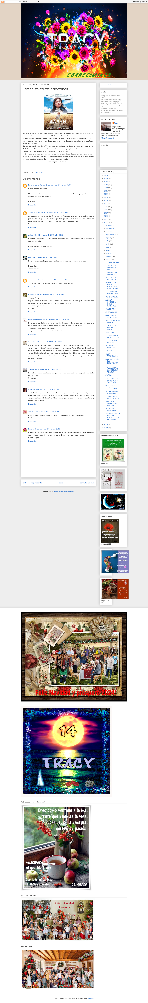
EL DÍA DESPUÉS (111, 388)
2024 (106, 181)
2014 (106, 213)
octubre (109, 231)
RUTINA (108, 375)
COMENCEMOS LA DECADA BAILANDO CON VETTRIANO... (112, 417)
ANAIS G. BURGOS (35, 213)
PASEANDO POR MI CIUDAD (111, 279)
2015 (106, 210)
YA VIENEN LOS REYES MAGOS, (112, 398)
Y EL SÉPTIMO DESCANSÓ (111, 342)
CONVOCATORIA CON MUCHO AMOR (111, 267)
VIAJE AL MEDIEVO (112, 262)
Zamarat (31, 369)
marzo (108, 253)
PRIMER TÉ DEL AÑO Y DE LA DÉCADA (111, 404)
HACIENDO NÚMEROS (110, 347)
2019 (106, 197)
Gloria (30, 389)
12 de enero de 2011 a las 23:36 (46, 389)
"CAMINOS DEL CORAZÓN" (111, 274)
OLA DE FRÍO (110, 309)
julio (107, 241)
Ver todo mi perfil (107, 138)
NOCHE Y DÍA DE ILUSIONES (111, 392)
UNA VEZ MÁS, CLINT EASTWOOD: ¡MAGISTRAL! (111, 286)
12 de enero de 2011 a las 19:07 (59, 319)
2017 (106, 203)
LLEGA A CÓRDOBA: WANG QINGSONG (110, 303)
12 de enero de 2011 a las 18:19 (52, 294)
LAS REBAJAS (110, 385)
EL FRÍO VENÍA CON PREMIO (111, 293)
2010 (106, 424)
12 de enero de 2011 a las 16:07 (46, 257)
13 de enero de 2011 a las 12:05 (47, 429)
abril (107, 250)
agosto (108, 238)
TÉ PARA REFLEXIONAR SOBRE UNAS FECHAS (112, 369)
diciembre (110, 225)
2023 (106, 185)
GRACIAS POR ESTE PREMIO (111, 316)
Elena (30, 257)
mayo (108, 247)
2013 (106, 216)
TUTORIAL (109, 351)
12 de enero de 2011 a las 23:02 (49, 342)
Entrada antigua (87, 482)
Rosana (31, 429)
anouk (30, 412)
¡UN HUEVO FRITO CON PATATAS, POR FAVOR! (112, 380)
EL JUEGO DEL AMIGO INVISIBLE (111, 327)
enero (108, 260)
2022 (106, 188)
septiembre (110, 235)
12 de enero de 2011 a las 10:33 (58, 185)
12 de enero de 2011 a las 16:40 (54, 280)
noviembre (110, 228)
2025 (106, 178)
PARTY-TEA (109, 332)
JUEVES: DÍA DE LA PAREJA (112, 321)
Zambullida (32, 342)
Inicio (61, 482)
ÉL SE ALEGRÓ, (111, 312)
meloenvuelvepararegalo (36, 319)
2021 (106, 191)
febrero (109, 257)
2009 (106, 427)
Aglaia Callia (32, 235)
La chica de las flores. (36, 185)
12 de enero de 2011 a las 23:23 (47, 369)
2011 (106, 222)
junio (108, 244)
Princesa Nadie (33, 294)
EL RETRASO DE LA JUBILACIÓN (112, 337)
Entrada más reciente (32, 482)
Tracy (116, 123)
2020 (106, 194)
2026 (106, 175)
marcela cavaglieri (34, 280)
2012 (106, 219)
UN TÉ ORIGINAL (112, 297)
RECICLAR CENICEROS (111, 410)
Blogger (90, 998)
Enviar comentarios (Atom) (64, 491)
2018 (106, 200)
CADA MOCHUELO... (111, 355)
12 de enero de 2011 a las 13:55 (56, 213)
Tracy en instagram (108, 85)
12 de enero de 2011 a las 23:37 (46, 412)
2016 (106, 207)
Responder (32, 205)
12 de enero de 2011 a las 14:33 (50, 235)
